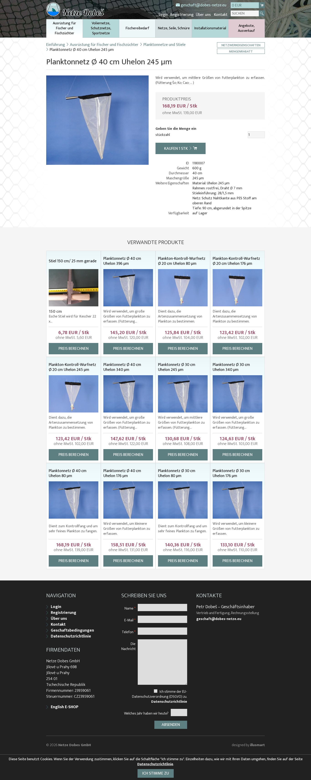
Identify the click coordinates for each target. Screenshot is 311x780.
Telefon (128, 632)
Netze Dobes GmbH (74, 745)
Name (130, 608)
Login (163, 14)
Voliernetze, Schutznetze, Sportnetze (101, 28)
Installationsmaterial (210, 28)
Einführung (55, 44)
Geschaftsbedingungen (72, 630)
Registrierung (182, 14)
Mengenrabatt (241, 51)
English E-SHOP (64, 707)
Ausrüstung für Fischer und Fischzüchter (64, 28)
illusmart (257, 745)
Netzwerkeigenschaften (241, 45)
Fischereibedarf (137, 28)
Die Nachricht (128, 646)
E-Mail (129, 620)
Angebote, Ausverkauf (246, 28)
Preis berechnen (74, 348)
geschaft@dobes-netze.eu (203, 5)
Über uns (203, 14)
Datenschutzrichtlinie (71, 636)
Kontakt (220, 14)
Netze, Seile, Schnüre (174, 28)
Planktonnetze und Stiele (164, 44)
